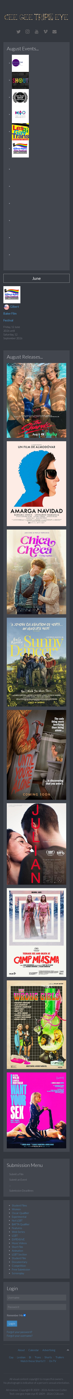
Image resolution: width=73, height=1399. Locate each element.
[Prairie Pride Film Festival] (20, 220)
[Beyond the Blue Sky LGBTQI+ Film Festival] (20, 63)
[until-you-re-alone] (36, 754)
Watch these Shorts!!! (33, 1361)
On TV (52, 1361)
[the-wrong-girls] (36, 1024)
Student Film (19, 1258)
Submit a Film (16, 1174)
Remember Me (15, 1315)
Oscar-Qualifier (20, 1212)
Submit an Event (18, 1179)
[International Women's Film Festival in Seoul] (20, 169)
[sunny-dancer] (36, 661)
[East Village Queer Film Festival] (20, 97)
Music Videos (19, 1243)
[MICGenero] (20, 186)
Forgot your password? (19, 1331)
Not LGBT (17, 1220)
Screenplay (18, 1273)
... (10, 1185)
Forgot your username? (19, 1335)
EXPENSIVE (18, 1239)
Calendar (33, 1350)
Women (16, 1209)
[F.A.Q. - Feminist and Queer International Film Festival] (20, 114)
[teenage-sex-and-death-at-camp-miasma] (36, 932)
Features (17, 1228)
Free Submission (21, 1269)
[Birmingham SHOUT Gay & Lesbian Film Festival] (20, 80)
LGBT (15, 1235)
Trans (38, 1357)
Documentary (19, 1261)
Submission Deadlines (21, 1190)
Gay (11, 1357)
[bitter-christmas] (36, 483)
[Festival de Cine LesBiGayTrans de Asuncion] (20, 131)
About (21, 1350)
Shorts (48, 1357)
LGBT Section (19, 1254)
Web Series (18, 1231)
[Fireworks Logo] (36, 16)
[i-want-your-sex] (36, 1109)
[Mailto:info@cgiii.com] (54, 32)
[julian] (36, 843)
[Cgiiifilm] (18, 32)
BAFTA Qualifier (21, 1224)
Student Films (19, 1205)
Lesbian (21, 1357)
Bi (30, 1357)
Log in (12, 1323)
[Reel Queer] (20, 237)
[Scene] (20, 254)
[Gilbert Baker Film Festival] (20, 148)
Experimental (19, 1216)
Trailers (60, 1357)
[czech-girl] (36, 571)
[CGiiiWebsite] (36, 32)
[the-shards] (36, 400)
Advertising (48, 1350)
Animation (17, 1250)
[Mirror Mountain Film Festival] (20, 203)
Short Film (17, 1246)
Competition (19, 1265)
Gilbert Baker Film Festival (11, 313)
